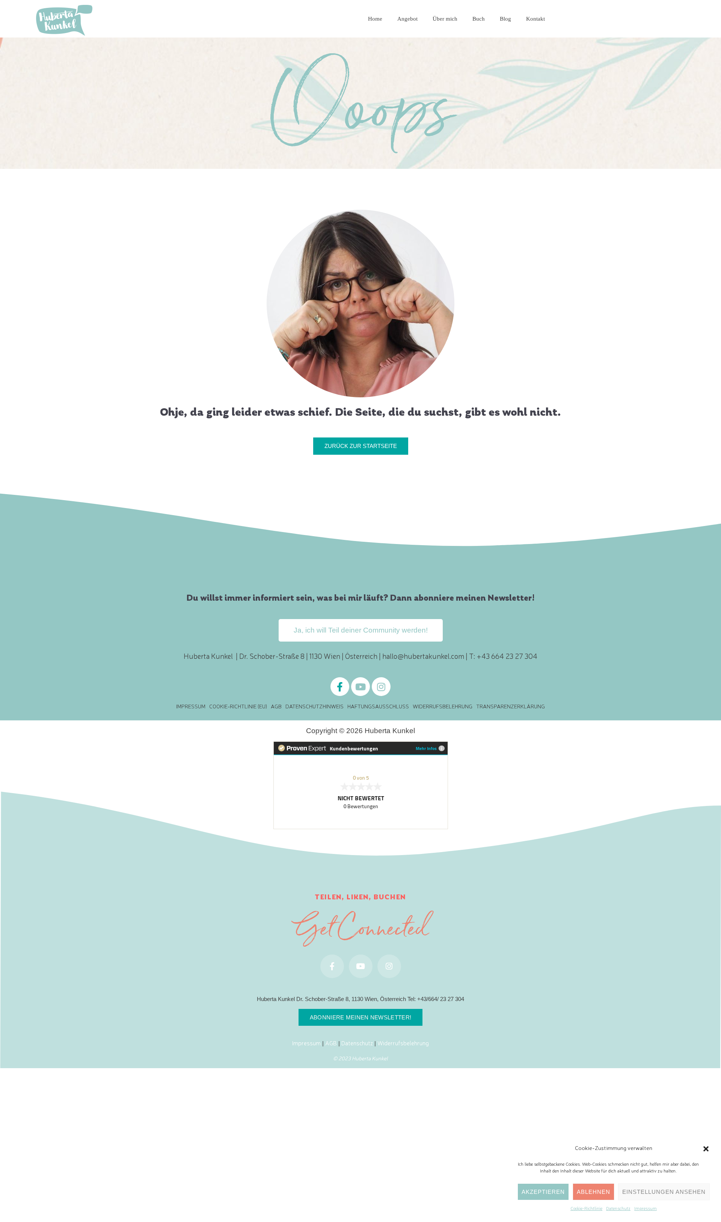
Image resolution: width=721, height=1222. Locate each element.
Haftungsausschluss (378, 706)
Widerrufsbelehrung (442, 706)
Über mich (445, 18)
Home (375, 18)
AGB (276, 706)
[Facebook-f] (339, 686)
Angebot (407, 18)
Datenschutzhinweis (314, 706)
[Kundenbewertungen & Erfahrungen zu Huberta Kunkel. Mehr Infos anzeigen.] (360, 784)
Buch (478, 18)
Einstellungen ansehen (664, 1192)
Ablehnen (593, 1192)
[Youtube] (360, 686)
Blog (505, 18)
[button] (706, 1147)
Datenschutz (618, 1208)
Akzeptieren (543, 1192)
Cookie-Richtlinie (586, 1208)
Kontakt (535, 18)
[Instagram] (381, 686)
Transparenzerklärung (510, 706)
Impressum (645, 1208)
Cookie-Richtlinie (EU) (238, 706)
